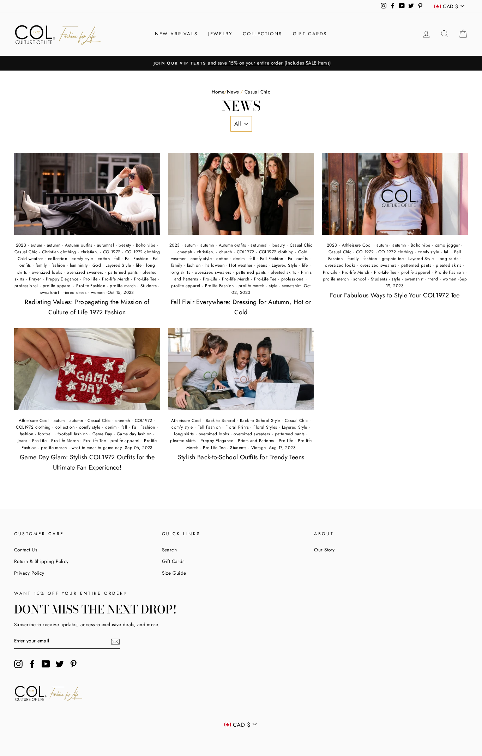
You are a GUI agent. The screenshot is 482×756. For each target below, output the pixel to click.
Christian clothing (59, 252)
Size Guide (174, 572)
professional (26, 286)
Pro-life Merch (115, 279)
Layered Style (118, 265)
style (273, 286)
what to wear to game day (97, 447)
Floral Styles (265, 427)
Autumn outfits (78, 245)
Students (148, 286)
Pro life (90, 279)
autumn (53, 245)
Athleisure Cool (357, 245)
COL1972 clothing (142, 252)
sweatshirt (49, 292)
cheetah (184, 252)
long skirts (180, 272)
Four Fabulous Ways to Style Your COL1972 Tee (395, 295)
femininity (79, 265)
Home (218, 91)
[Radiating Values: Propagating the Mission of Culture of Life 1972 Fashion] (87, 194)
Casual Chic (25, 252)
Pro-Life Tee (145, 279)
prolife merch (122, 286)
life (139, 265)
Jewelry (220, 33)
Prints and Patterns (256, 440)
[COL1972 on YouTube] (46, 664)
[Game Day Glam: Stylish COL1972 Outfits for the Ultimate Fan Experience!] (87, 369)
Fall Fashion (136, 258)
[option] (241, 63)
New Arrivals (176, 33)
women (97, 292)
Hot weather (240, 265)
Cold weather (30, 258)
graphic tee (393, 258)
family (41, 265)
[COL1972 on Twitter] (59, 664)
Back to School (220, 420)
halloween (215, 265)
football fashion (73, 434)
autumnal (105, 245)
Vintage (258, 447)
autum (36, 245)
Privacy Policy (29, 572)
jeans (262, 265)
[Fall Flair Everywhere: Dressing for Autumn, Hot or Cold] (241, 194)
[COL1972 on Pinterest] (73, 664)
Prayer (35, 279)
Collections (262, 33)
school (359, 279)
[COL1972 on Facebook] (32, 664)
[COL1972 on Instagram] (18, 664)
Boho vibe (146, 245)
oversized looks (47, 272)
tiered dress (75, 292)
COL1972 (112, 252)
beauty (125, 245)
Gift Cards (310, 33)
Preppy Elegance (62, 279)
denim (239, 258)
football (45, 434)
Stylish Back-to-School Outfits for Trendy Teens (241, 457)
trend (433, 279)
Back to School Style (260, 420)
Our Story (324, 549)
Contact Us (25, 549)
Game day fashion (134, 434)
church (225, 252)
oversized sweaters (85, 272)
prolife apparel (57, 286)
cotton (104, 258)
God (96, 265)
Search (169, 549)
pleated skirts (283, 272)
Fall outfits (298, 258)
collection (57, 258)
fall (117, 258)
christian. (89, 252)
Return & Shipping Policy (41, 561)
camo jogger (447, 245)
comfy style (82, 258)
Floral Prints (237, 427)
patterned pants (123, 272)
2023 (21, 245)
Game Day (102, 434)
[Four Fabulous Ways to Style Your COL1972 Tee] (395, 194)
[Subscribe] (115, 641)
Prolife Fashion (90, 286)
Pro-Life (210, 279)
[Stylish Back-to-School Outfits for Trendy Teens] (241, 369)
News (233, 91)
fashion (58, 265)
